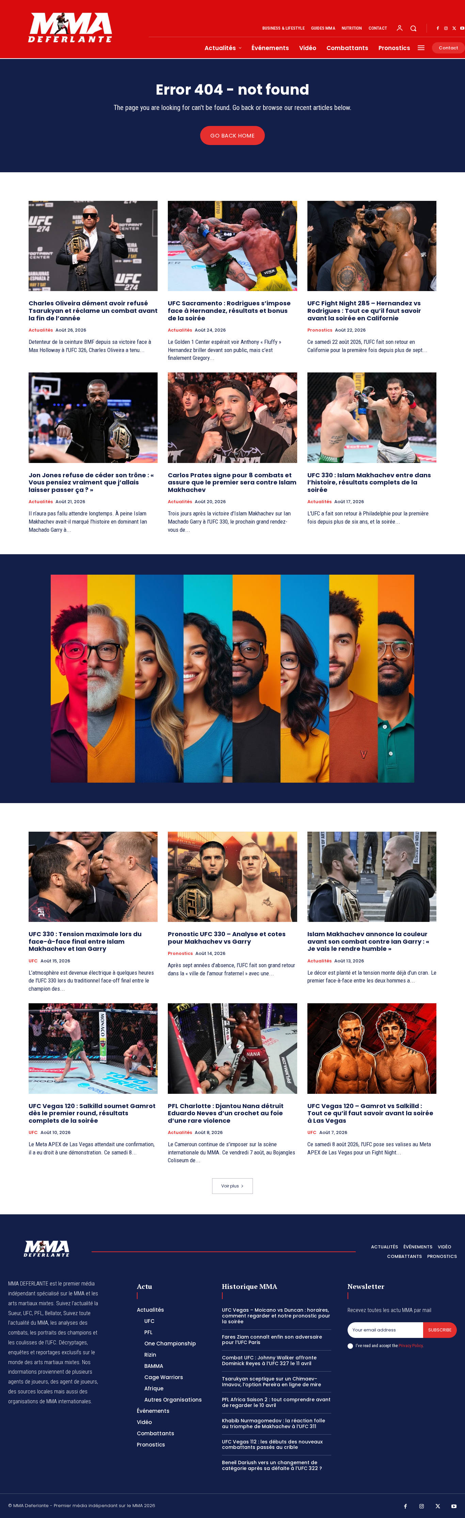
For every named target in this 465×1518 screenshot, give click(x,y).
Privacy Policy (410, 1345)
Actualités (41, 330)
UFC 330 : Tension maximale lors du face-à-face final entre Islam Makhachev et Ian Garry (85, 941)
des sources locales (30, 1391)
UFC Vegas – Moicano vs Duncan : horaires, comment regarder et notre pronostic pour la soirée (276, 1316)
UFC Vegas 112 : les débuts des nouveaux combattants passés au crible (272, 1444)
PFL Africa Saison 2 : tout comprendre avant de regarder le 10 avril (276, 1402)
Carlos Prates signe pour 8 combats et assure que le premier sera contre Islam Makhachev (232, 482)
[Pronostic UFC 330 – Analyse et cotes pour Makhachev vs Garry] (232, 877)
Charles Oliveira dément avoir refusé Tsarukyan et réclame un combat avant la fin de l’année (93, 310)
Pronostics (319, 330)
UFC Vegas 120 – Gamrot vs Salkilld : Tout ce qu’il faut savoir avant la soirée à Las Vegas (370, 1113)
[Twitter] (454, 29)
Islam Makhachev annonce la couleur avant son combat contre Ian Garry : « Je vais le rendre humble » (368, 941)
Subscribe (440, 1330)
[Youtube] (454, 1506)
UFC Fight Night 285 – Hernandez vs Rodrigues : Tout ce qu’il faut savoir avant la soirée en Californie (364, 310)
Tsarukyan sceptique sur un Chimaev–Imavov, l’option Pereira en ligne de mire (271, 1381)
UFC (33, 961)
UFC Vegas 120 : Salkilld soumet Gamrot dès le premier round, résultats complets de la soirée (92, 1113)
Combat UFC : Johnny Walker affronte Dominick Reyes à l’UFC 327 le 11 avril (269, 1360)
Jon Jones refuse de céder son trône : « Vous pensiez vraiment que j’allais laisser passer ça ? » (91, 482)
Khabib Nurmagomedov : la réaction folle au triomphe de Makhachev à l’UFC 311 (273, 1423)
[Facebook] (438, 29)
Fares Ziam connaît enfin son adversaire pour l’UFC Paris (272, 1339)
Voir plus (230, 1186)
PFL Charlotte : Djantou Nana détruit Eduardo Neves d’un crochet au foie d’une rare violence (226, 1113)
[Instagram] (446, 29)
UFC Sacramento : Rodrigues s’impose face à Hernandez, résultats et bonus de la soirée (229, 310)
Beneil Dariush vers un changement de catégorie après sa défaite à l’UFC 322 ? (272, 1465)
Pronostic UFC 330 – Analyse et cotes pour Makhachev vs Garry (227, 938)
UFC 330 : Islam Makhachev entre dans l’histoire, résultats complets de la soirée (369, 482)
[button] (413, 28)
